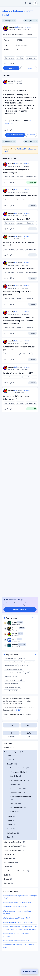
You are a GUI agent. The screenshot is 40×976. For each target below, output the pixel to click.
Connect (7, 883)
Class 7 (9, 825)
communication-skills (13, 673)
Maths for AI (8, 858)
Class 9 (9, 816)
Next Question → (31, 21)
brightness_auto (30, 3)
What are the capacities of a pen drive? (20, 196)
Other (12, 811)
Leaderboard (32, 618)
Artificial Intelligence (11, 752)
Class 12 (9, 756)
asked (11, 29)
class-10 (24, 665)
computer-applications (25, 223)
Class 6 (9, 829)
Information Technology (13, 842)
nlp (26, 673)
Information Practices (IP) (13, 846)
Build (6, 875)
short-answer (9, 58)
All (35, 654)
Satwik (10, 164)
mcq (22, 658)
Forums (6, 867)
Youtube (6, 717)
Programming (9, 862)
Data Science (9, 854)
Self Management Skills (18, 780)
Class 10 (10, 764)
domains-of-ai (11, 676)
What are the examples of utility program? (18, 922)
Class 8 (9, 820)
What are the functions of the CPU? (18, 373)
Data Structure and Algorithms (15, 871)
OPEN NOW (17, 710)
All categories (9, 748)
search (25, 3)
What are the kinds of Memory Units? (19, 268)
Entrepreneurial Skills (17, 772)
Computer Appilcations (12, 850)
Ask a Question (29, 971)
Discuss (6, 879)
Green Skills (14, 776)
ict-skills (20, 58)
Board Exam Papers (16, 807)
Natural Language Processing (20, 796)
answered (11, 84)
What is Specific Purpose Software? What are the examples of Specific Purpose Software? (18, 321)
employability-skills (23, 354)
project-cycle (11, 665)
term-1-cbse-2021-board (14, 680)
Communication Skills (17, 768)
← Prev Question (9, 21)
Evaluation (13, 803)
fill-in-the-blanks (11, 691)
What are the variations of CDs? (16, 219)
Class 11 (9, 760)
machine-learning (11, 683)
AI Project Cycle (15, 792)
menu (2, 3)
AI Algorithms (11, 833)
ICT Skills (28, 27)
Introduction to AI (16, 788)
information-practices (24, 200)
